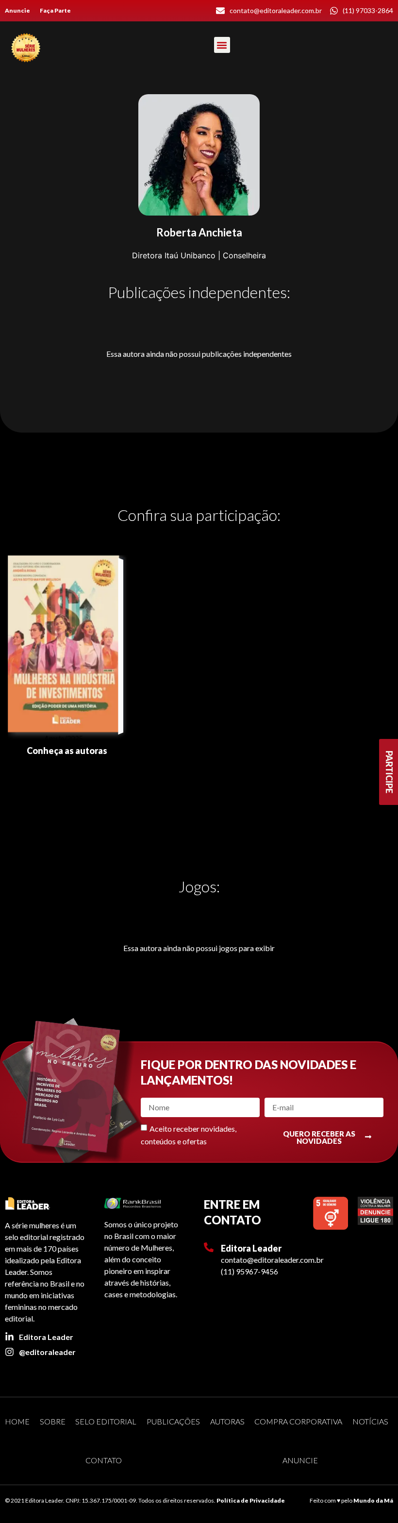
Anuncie (17, 10)
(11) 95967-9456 (249, 1271)
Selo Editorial (105, 1421)
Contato (103, 1460)
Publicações (173, 1421)
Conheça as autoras (67, 750)
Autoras (227, 1421)
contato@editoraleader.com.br (272, 1259)
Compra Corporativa (298, 1421)
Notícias (370, 1421)
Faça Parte (55, 10)
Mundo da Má (373, 1500)
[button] (222, 45)
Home (17, 1421)
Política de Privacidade (250, 1500)
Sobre (53, 1421)
